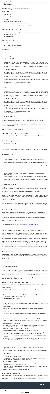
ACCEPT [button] (27, 392)
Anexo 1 (13, 261)
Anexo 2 (13, 262)
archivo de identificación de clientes (31, 224)
